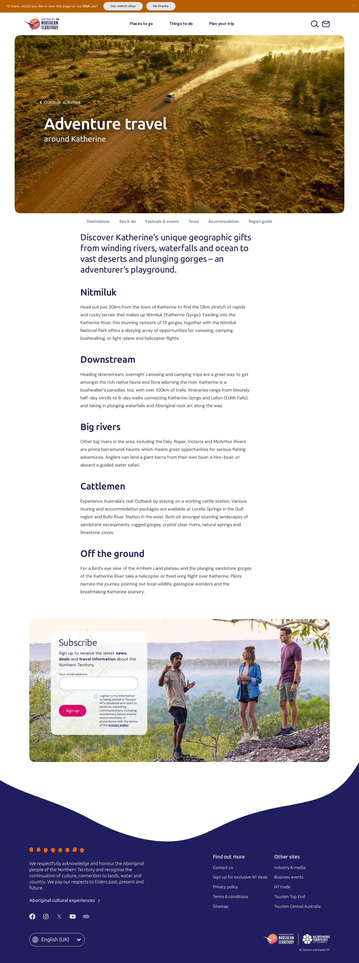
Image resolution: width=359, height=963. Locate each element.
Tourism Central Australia (297, 906)
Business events (288, 877)
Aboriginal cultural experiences (62, 900)
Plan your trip (221, 23)
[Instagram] (46, 916)
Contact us (223, 867)
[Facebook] (32, 916)
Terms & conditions (230, 896)
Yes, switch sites (123, 6)
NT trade (282, 886)
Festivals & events (162, 221)
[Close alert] (353, 5)
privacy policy (118, 725)
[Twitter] (59, 916)
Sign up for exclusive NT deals (240, 877)
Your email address (73, 674)
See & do (127, 221)
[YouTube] (73, 916)
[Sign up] (326, 24)
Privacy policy (225, 886)
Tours (194, 221)
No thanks (161, 6)
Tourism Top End (289, 896)
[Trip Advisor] (86, 916)
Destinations (98, 221)
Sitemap (220, 906)
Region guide (260, 221)
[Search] (315, 24)
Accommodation (223, 221)
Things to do (181, 23)
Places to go (141, 23)
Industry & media (290, 867)
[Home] (42, 23)
